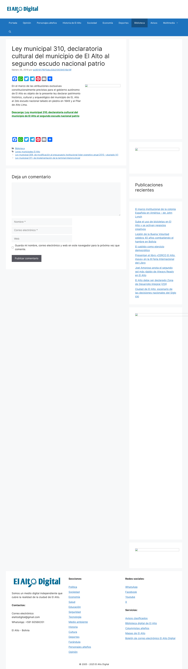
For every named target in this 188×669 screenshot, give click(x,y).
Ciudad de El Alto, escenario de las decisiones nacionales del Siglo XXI (155, 293)
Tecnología (75, 617)
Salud (72, 602)
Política (73, 587)
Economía (108, 22)
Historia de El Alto (72, 22)
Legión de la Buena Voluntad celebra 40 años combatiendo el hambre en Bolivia (154, 238)
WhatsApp (131, 587)
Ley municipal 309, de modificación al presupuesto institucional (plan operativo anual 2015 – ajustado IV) (66, 154)
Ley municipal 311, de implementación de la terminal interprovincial (47, 158)
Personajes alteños (47, 22)
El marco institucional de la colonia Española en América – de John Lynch (155, 213)
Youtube (130, 597)
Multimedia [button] (169, 22)
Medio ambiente (78, 622)
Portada (13, 22)
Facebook (131, 592)
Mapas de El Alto (135, 633)
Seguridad (75, 612)
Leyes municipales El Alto (27, 151)
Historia (73, 626)
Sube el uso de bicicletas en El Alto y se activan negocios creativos (153, 225)
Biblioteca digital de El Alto (141, 623)
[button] (10, 31)
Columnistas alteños (137, 628)
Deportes (124, 22)
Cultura (73, 631)
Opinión (27, 22)
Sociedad (92, 22)
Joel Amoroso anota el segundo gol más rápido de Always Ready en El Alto (154, 271)
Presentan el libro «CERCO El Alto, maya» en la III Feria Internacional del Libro (155, 259)
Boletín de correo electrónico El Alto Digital (150, 638)
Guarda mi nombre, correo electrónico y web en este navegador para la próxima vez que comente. (67, 247)
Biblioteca (139, 22)
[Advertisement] (155, 89)
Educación (75, 607)
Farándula (74, 641)
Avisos (154, 22)
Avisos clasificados (136, 618)
